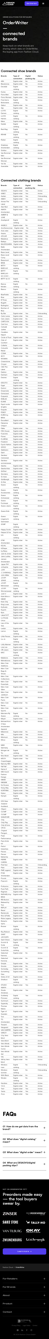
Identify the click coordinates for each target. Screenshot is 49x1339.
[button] (43, 3)
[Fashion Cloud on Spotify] (17, 1330)
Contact (34, 1325)
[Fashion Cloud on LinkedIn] (22, 1330)
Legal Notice (26, 1325)
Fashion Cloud (8, 1267)
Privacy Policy (16, 1325)
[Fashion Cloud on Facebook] (26, 1330)
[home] (8, 3)
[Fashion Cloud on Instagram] (31, 1330)
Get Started (32, 3)
